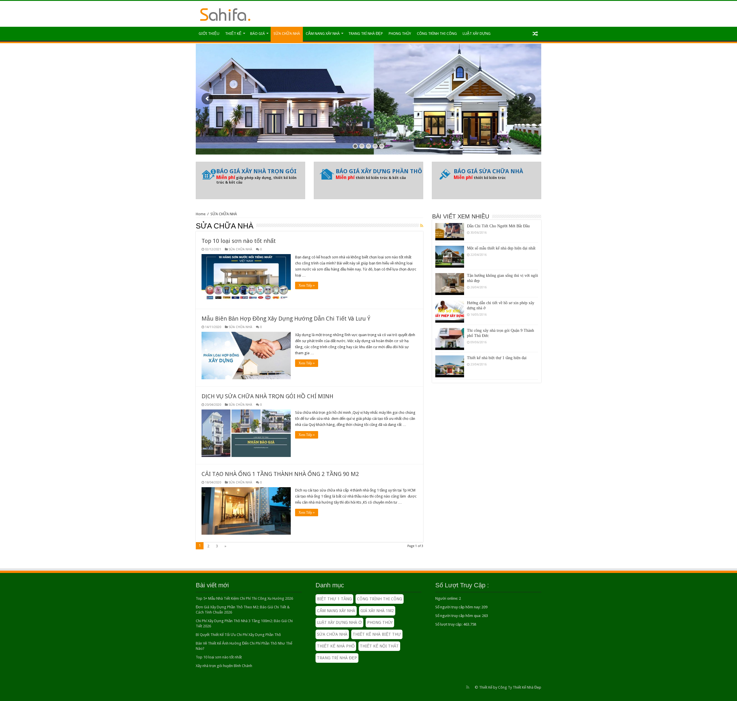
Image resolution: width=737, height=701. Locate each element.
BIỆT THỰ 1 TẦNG (334, 599)
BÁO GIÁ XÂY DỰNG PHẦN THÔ (379, 171)
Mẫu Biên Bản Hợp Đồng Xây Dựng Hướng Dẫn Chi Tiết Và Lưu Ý (286, 318)
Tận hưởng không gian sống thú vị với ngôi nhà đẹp (502, 266)
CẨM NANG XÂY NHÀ (323, 33)
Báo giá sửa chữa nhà (488, 171)
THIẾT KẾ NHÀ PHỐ (336, 646)
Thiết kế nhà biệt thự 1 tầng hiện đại (497, 346)
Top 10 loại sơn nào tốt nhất (239, 240)
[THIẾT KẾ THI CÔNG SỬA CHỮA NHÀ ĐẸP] (225, 13)
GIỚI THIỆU (209, 33)
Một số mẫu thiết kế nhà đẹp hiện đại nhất (501, 236)
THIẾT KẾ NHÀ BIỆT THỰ (377, 634)
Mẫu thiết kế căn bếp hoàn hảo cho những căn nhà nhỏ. (501, 376)
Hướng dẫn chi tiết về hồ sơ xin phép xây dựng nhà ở (500, 293)
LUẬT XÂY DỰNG (477, 33)
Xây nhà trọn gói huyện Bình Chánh (224, 666)
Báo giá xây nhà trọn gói (256, 171)
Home (201, 214)
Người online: (447, 598)
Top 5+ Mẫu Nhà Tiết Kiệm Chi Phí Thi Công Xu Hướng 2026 (244, 598)
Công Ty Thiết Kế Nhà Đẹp (519, 687)
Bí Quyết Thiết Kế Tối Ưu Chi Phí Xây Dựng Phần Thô (238, 635)
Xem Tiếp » (307, 285)
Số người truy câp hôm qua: (458, 616)
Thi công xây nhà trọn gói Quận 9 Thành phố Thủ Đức (500, 321)
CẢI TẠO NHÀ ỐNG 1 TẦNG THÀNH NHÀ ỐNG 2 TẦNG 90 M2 (280, 473)
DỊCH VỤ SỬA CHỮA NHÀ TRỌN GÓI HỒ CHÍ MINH (267, 396)
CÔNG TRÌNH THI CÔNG (437, 33)
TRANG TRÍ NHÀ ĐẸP (365, 33)
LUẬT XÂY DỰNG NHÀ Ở (339, 622)
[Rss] (468, 687)
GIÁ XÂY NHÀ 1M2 (377, 610)
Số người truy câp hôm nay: (458, 607)
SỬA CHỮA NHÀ (286, 33)
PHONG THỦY (400, 33)
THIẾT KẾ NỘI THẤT (379, 646)
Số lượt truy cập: (449, 624)
